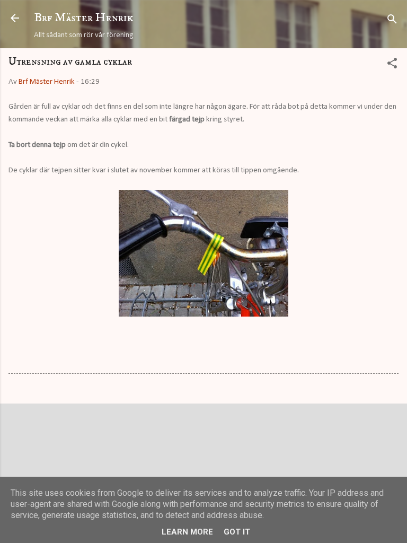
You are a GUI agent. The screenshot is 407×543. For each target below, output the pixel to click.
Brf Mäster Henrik (84, 17)
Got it (237, 532)
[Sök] (392, 21)
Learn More (187, 532)
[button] (392, 65)
